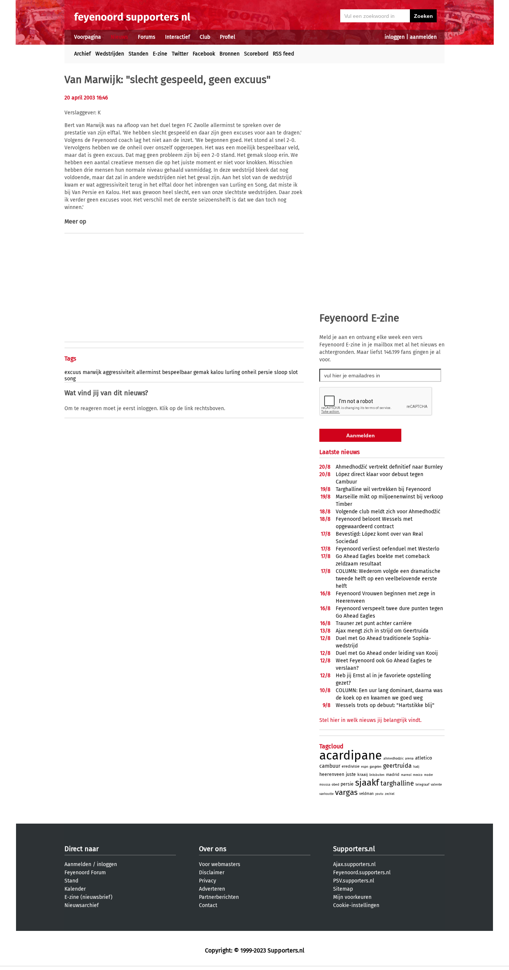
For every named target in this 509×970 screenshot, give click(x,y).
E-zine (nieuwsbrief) (88, 897)
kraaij (362, 774)
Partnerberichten (219, 897)
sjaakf (367, 782)
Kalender (75, 889)
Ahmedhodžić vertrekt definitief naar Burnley (389, 467)
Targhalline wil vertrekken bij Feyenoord (383, 489)
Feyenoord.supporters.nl (362, 872)
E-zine (160, 54)
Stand (71, 881)
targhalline (397, 783)
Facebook (204, 54)
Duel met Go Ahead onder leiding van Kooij (387, 653)
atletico (423, 758)
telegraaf (422, 784)
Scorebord (256, 54)
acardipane (350, 755)
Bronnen (229, 54)
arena (409, 758)
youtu (379, 794)
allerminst (148, 372)
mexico (418, 775)
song (70, 378)
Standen (138, 54)
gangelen (376, 766)
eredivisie (351, 766)
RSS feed (283, 54)
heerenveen (331, 774)
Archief (82, 54)
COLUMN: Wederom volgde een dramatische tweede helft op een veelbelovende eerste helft (388, 578)
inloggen (395, 37)
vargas (346, 792)
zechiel (389, 794)
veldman (366, 794)
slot (293, 372)
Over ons (212, 849)
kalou (217, 372)
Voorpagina (87, 37)
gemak (201, 372)
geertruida (397, 765)
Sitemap (343, 889)
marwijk (92, 372)
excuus (72, 372)
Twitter (180, 54)
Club (205, 37)
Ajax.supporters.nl (354, 864)
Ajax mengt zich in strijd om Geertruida (382, 631)
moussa (324, 784)
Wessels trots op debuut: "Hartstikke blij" (385, 705)
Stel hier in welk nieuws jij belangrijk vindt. (370, 720)
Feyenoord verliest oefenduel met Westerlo (387, 549)
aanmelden (423, 37)
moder (428, 775)
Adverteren (212, 889)
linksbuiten (377, 775)
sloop (280, 372)
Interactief (177, 37)
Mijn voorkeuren (352, 897)
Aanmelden (77, 864)
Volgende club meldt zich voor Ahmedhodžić (388, 511)
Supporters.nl (354, 849)
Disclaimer (211, 872)
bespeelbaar (177, 372)
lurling (232, 372)
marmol (406, 775)
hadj (416, 766)
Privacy (207, 881)
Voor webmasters (219, 864)
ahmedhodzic (393, 758)
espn (364, 766)
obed (335, 784)
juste (351, 774)
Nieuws (119, 37)
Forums (146, 37)
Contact (208, 905)
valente (436, 784)
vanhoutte (326, 794)
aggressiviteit (119, 372)
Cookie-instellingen (356, 905)
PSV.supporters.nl (353, 881)
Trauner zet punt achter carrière (374, 623)
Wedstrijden (109, 54)
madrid (392, 774)
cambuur (329, 766)
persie (265, 372)
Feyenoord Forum (85, 872)
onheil (248, 372)
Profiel (227, 37)
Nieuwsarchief (81, 905)
